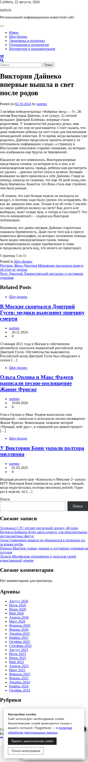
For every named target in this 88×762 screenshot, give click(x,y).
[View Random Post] (2, 56)
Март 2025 (17, 670)
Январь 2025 (18, 678)
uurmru (42, 104)
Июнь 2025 (17, 658)
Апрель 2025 (19, 666)
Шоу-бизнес (18, 36)
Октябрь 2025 (19, 642)
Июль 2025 (17, 654)
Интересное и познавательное (32, 49)
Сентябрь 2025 (20, 646)
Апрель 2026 (19, 617)
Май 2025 (16, 662)
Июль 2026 (17, 605)
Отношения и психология (29, 45)
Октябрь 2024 (19, 690)
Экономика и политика (27, 41)
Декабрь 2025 (19, 633)
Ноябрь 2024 (18, 686)
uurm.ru (5, 9)
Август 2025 (18, 650)
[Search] (2, 60)
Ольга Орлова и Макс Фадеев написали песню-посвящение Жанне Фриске (36, 383)
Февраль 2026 (19, 625)
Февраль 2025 (19, 674)
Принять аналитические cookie (32, 741)
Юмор (14, 32)
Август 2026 (18, 601)
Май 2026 (16, 613)
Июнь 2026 (17, 609)
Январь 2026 (18, 629)
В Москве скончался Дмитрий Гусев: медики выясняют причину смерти (42, 312)
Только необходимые (25, 751)
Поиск (5, 499)
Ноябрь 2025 (18, 638)
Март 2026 (17, 621)
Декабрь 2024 (19, 682)
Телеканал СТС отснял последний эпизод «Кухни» (39, 528)
